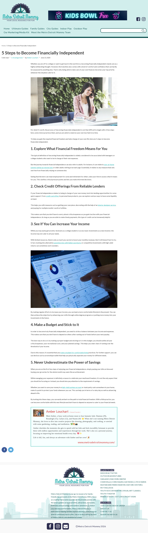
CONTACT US (105, 511)
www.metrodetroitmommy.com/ (96, 442)
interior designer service (107, 205)
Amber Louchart (32, 58)
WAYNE (123, 479)
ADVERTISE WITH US (108, 514)
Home (7, 28)
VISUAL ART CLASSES (131, 491)
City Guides (52, 28)
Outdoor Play (80, 28)
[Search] (143, 30)
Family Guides (37, 28)
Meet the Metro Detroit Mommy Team (50, 32)
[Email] (11, 449)
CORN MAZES (117, 482)
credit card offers (52, 196)
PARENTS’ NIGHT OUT (109, 497)
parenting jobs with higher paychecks (67, 243)
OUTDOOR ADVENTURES (110, 476)
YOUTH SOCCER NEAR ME (111, 491)
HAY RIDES (128, 482)
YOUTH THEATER (107, 494)
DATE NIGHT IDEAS (128, 497)
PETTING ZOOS (106, 488)
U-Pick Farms (140, 482)
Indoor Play (66, 28)
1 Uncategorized (17, 58)
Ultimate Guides (20, 28)
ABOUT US (104, 509)
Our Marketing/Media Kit (16, 32)
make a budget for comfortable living (74, 353)
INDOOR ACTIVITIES (108, 473)
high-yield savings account (71, 387)
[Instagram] (143, 19)
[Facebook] (138, 19)
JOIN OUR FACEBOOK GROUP (112, 506)
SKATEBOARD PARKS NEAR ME (113, 485)
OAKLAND (104, 479)
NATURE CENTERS (134, 485)
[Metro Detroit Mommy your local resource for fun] (21, 12)
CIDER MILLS (105, 482)
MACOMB (114, 479)
